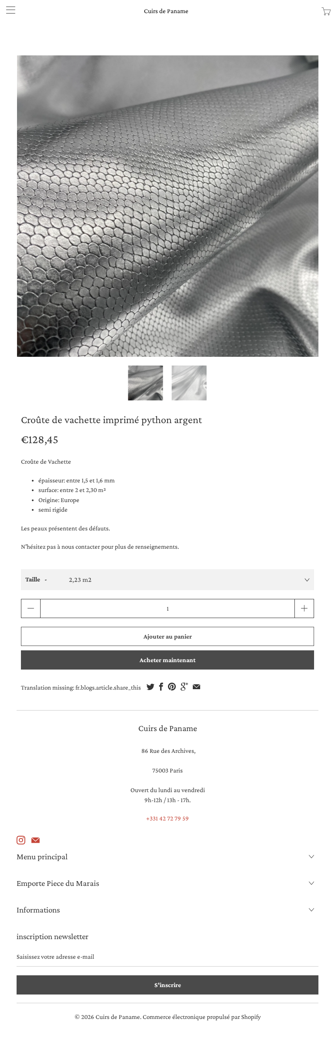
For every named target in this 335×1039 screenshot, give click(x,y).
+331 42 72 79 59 (167, 818)
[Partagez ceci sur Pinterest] (172, 686)
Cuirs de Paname (166, 10)
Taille (32, 579)
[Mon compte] (7, 9)
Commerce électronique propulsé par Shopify (202, 1016)
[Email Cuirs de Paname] (35, 840)
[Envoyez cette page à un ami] (196, 686)
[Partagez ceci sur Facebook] (161, 686)
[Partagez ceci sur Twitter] (150, 686)
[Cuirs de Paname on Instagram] (21, 840)
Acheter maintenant (167, 659)
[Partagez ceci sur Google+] (184, 686)
